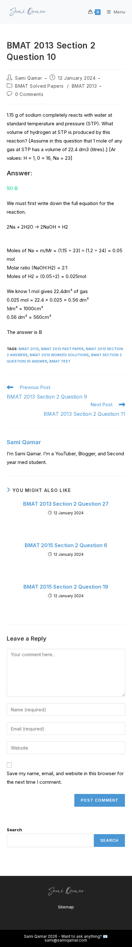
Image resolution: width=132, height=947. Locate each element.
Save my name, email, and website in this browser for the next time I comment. (65, 777)
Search (14, 829)
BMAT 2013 (84, 86)
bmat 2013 (29, 349)
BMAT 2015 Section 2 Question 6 (66, 545)
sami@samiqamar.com (66, 940)
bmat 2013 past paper (62, 349)
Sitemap (66, 906)
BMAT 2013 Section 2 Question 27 (66, 504)
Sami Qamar (28, 78)
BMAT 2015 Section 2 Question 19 (65, 587)
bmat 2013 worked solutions (59, 355)
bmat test (59, 361)
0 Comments (29, 94)
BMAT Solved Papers (39, 86)
